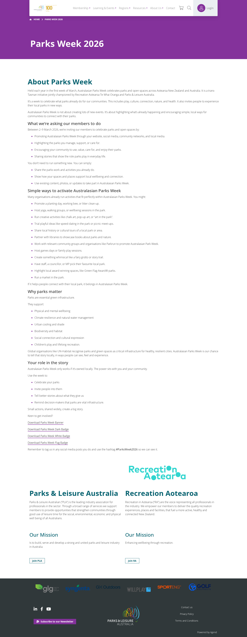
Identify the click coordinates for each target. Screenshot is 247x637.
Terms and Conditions (186, 620)
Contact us (187, 607)
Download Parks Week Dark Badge (48, 429)
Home (37, 19)
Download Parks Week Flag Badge (48, 443)
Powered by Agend (207, 632)
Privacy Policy (187, 614)
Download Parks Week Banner (46, 422)
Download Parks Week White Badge (49, 436)
